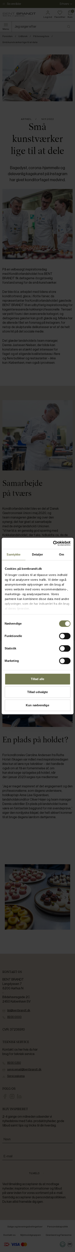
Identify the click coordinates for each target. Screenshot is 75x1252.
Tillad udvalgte (37, 692)
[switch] (64, 636)
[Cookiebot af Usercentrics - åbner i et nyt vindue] (53, 543)
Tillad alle (37, 679)
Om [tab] (61, 554)
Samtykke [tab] (13, 554)
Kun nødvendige (37, 705)
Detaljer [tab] (37, 554)
